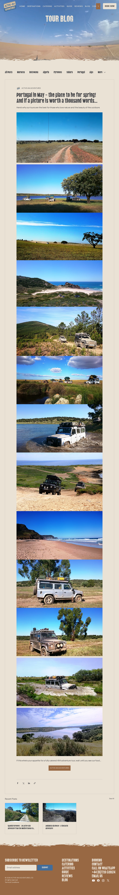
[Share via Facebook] (18, 783)
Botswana (33, 72)
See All (111, 798)
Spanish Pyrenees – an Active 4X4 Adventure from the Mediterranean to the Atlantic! (20, 827)
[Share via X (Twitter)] (23, 783)
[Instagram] (103, 880)
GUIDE (65, 872)
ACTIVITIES (68, 868)
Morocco (21, 72)
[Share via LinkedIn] (29, 783)
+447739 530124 (103, 872)
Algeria (46, 72)
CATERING (67, 864)
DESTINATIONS (70, 860)
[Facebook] (98, 880)
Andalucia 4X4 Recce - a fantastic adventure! (57, 827)
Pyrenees (58, 72)
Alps (91, 72)
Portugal (81, 72)
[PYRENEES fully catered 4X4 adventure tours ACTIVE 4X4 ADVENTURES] (22, 812)
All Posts (8, 72)
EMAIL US (97, 876)
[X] (108, 880)
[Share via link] (35, 783)
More (100, 72)
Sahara (70, 72)
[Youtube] (93, 880)
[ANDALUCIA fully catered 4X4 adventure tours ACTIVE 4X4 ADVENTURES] (59, 812)
